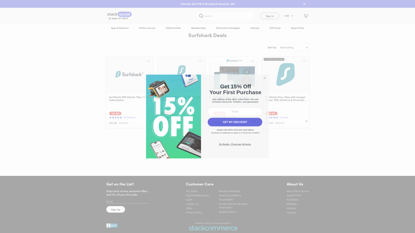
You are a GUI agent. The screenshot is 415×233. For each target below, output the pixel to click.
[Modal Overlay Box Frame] (207, 116)
